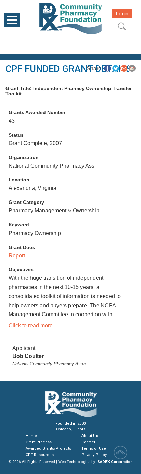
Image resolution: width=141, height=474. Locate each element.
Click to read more (31, 326)
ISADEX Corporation (114, 462)
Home (31, 436)
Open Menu (12, 20)
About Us (89, 436)
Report (17, 256)
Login (122, 14)
